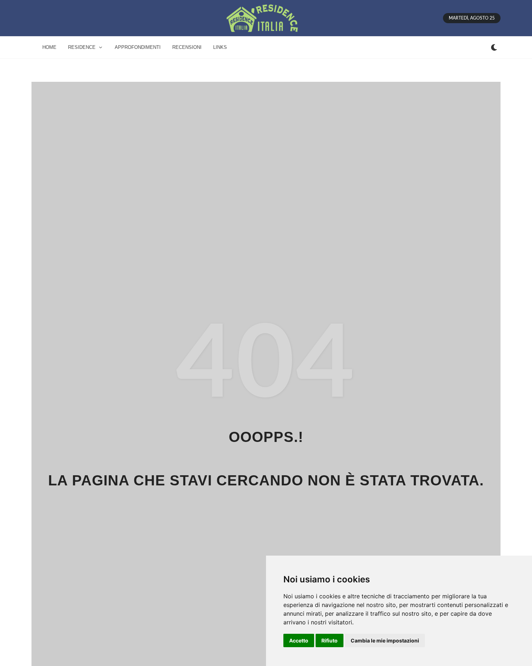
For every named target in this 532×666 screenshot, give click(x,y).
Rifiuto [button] (329, 640)
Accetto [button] (298, 640)
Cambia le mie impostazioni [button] (385, 640)
